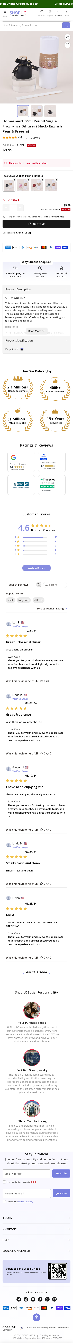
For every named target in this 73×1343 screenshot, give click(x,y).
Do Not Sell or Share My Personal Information (47, 1327)
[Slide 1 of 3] (23, 111)
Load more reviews (36, 971)
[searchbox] (20, 584)
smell (10, 600)
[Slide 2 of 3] (37, 111)
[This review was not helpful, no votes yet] (47, 681)
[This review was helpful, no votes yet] (41, 681)
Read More (34, 331)
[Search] (66, 25)
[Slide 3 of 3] (50, 111)
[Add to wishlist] (67, 45)
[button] (9, 185)
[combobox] (32, 25)
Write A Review (36, 568)
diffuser (38, 600)
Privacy (29, 1201)
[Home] (22, 14)
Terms (21, 1201)
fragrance (23, 600)
